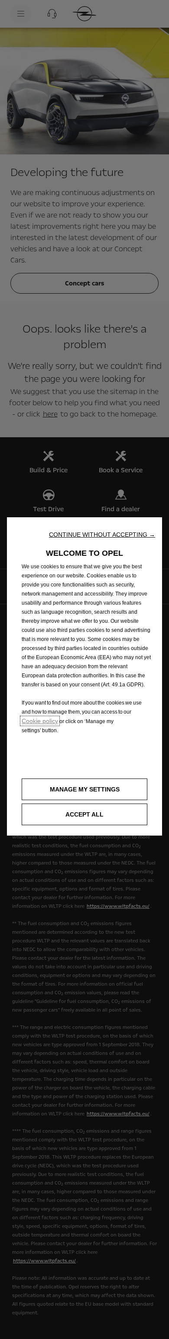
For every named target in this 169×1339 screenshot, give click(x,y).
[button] (102, 534)
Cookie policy (40, 721)
